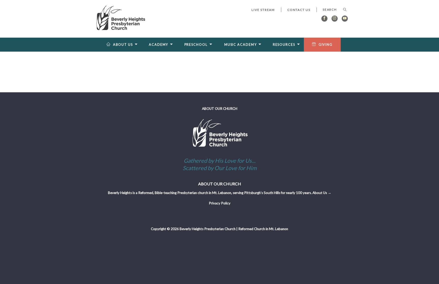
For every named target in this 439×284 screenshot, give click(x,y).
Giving (326, 45)
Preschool (196, 45)
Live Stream (263, 10)
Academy (158, 45)
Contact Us (298, 10)
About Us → (321, 193)
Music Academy (240, 45)
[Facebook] (324, 19)
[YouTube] (345, 19)
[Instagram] (335, 19)
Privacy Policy (219, 203)
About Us (123, 45)
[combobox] (332, 9)
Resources (284, 45)
